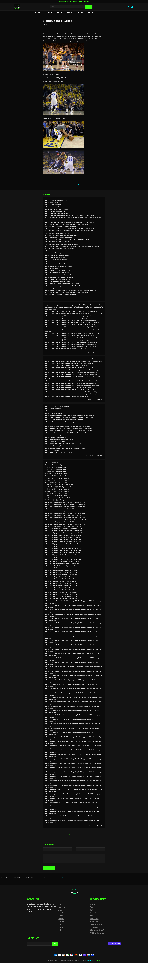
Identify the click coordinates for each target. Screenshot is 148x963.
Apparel (49, 12)
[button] (124, 6)
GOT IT (98, 960)
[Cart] (132, 6)
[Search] (88, 7)
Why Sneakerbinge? (97, 930)
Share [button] (46, 29)
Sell (118, 13)
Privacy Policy (95, 921)
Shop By (90, 12)
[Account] (128, 6)
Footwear (38, 12)
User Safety (94, 918)
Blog (100, 13)
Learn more (65, 877)
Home (29, 13)
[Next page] (79, 835)
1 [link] (69, 834)
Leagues (80, 12)
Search (92, 904)
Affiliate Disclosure (97, 933)
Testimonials (94, 927)
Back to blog (75, 184)
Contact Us (109, 13)
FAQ (91, 910)
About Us (93, 907)
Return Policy (95, 913)
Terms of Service (96, 924)
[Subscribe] (55, 943)
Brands (59, 12)
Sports (69, 12)
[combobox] (71, 6)
